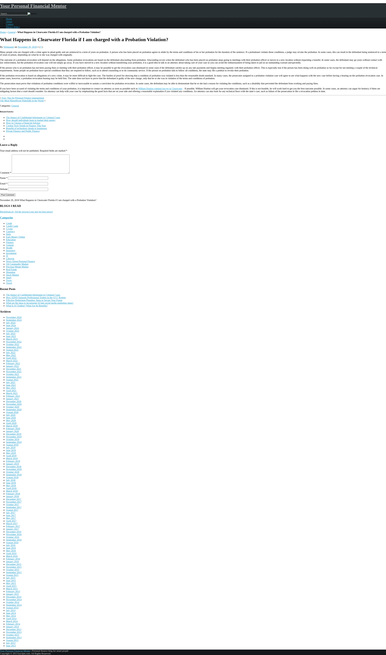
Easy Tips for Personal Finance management (23, 98)
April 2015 (11, 586)
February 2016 (13, 559)
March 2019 (12, 458)
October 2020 (12, 407)
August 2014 (12, 607)
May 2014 (11, 616)
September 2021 (14, 377)
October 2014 (12, 602)
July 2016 (10, 545)
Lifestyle (10, 258)
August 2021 (12, 379)
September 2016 (14, 540)
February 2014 (13, 624)
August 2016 (12, 542)
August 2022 (12, 350)
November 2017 (14, 502)
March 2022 (12, 360)
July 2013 (10, 643)
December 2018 (13, 466)
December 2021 (13, 369)
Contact (9, 24)
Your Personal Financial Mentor (33, 6)
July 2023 (10, 333)
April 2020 (11, 423)
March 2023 (12, 339)
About (9, 21)
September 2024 (14, 320)
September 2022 (14, 347)
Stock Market (12, 275)
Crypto (9, 229)
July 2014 (10, 610)
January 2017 (12, 529)
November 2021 (14, 371)
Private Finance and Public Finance (23, 131)
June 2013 (11, 645)
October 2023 (12, 331)
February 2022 (13, 363)
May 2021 (11, 388)
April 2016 (11, 553)
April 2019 (11, 455)
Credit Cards (12, 226)
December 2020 (13, 401)
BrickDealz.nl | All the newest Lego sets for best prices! (26, 211)
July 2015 (10, 578)
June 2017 (11, 515)
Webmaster (8, 47)
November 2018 (14, 469)
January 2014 (12, 626)
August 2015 (12, 575)
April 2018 (11, 488)
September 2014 (14, 605)
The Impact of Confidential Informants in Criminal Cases (33, 117)
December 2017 (13, 499)
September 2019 (14, 442)
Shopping (10, 272)
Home (9, 19)
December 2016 (13, 531)
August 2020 (12, 412)
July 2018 (10, 480)
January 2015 (12, 594)
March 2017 (12, 523)
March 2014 (12, 621)
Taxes (9, 280)
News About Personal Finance (20, 261)
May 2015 (11, 583)
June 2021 (11, 385)
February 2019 (13, 461)
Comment (5, 172)
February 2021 (13, 396)
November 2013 (14, 632)
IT (7, 256)
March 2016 (12, 556)
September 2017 (14, 507)
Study (9, 277)
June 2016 (11, 548)
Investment (11, 253)
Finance (10, 242)
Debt (8, 234)
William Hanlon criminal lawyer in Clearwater (160, 88)
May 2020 (11, 420)
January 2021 (12, 398)
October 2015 (12, 569)
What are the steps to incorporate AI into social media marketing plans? (39, 303)
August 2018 (12, 477)
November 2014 (14, 599)
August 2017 (12, 510)
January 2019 (12, 464)
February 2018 (13, 493)
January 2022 (12, 366)
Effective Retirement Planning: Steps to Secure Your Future (34, 300)
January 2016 (12, 561)
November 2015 (14, 567)
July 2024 (10, 322)
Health (9, 248)
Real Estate (11, 269)
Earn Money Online (15, 237)
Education (11, 239)
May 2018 (11, 485)
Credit (9, 223)
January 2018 (12, 496)
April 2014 (11, 618)
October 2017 (12, 504)
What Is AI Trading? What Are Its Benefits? (27, 305)
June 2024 (11, 325)
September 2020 (14, 409)
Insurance (10, 250)
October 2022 (12, 344)
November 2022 (14, 341)
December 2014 (13, 597)
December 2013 (13, 629)
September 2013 (14, 637)
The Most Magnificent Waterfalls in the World (22, 100)
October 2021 (12, 374)
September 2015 (14, 572)
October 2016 (12, 537)
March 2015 (12, 588)
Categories (6, 217)
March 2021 (12, 393)
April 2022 (11, 358)
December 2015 (13, 564)
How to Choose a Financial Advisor (23, 123)
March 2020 (12, 426)
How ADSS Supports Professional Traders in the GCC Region (36, 297)
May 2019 (11, 453)
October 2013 (12, 635)
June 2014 (11, 613)
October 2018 (12, 472)
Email (3, 183)
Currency (10, 231)
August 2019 (12, 445)
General (11, 32)
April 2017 (11, 521)
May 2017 (11, 518)
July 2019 (10, 447)
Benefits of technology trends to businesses (26, 128)
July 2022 (10, 352)
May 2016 (11, 550)
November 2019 (14, 436)
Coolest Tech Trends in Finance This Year (26, 125)
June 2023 (11, 336)
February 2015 (13, 591)
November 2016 (14, 534)
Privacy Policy (13, 27)
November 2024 (14, 317)
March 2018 (12, 491)
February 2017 (13, 526)
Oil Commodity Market (17, 264)
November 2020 (14, 404)
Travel (9, 283)
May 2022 (11, 355)
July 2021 (10, 382)
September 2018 (14, 474)
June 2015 (11, 580)
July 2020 (10, 415)
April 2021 (11, 390)
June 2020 (11, 417)
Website (4, 189)
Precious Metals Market (17, 267)
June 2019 (11, 450)
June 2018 (11, 483)
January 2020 (12, 431)
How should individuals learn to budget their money (30, 120)
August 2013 (12, 640)
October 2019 (12, 439)
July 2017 (10, 512)
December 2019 (13, 434)
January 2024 (12, 328)
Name (4, 178)
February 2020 (13, 428)
